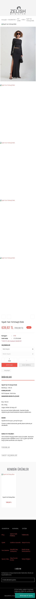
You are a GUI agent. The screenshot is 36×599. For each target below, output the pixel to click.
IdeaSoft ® (7, 596)
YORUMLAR (6, 447)
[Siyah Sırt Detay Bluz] (9, 484)
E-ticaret (14, 596)
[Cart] (32, 2)
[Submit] (32, 580)
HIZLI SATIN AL (26, 365)
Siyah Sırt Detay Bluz (8, 497)
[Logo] (18, 10)
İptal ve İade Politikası (13, 535)
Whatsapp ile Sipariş (26, 595)
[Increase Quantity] (15, 360)
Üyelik (3, 542)
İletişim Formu (26, 542)
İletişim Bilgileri (26, 559)
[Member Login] (27, 2)
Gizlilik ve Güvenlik (15, 542)
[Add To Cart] (12, 510)
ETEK (14, 336)
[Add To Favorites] (26, 360)
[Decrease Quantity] (3, 360)
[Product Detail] (5, 510)
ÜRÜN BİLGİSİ (7, 377)
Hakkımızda (25, 535)
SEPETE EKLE (9, 365)
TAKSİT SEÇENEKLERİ (9, 455)
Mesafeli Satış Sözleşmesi (14, 550)
